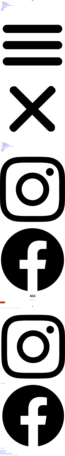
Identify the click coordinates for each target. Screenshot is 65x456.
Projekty (4, 148)
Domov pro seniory (5, 4)
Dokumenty (4, 7)
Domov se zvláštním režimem (6, 145)
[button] (32, 76)
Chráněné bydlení (5, 2)
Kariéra (2, 9)
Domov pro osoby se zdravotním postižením (8, 5)
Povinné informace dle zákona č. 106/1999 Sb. (6, 453)
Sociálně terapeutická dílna (6, 3)
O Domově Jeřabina (5, 6)
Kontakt (2, 10)
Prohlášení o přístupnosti (3, 450)
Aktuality (2, 8)
